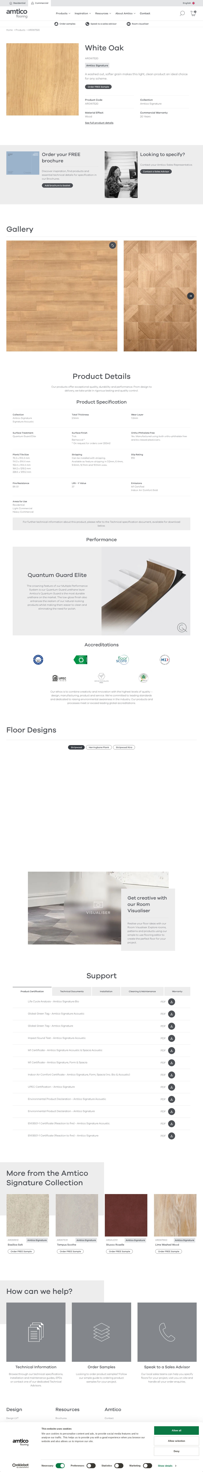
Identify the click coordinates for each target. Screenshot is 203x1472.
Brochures (61, 1418)
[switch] (91, 1465)
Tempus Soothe (66, 1244)
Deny (176, 1451)
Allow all (176, 1430)
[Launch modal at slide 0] (112, 245)
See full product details (99, 123)
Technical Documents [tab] (72, 991)
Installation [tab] (106, 991)
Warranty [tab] (177, 991)
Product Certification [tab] (32, 991)
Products (61, 13)
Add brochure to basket (57, 185)
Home (9, 30)
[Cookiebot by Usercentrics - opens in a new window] (20, 1465)
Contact (145, 13)
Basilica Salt (15, 1244)
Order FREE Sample (98, 86)
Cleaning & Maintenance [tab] (142, 991)
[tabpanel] (101, 1069)
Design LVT (12, 1418)
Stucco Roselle (115, 1244)
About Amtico (124, 13)
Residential (19, 3)
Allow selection (176, 1441)
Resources (101, 13)
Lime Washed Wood (167, 1244)
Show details (165, 1465)
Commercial (41, 3)
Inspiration (81, 13)
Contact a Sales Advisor (156, 171)
